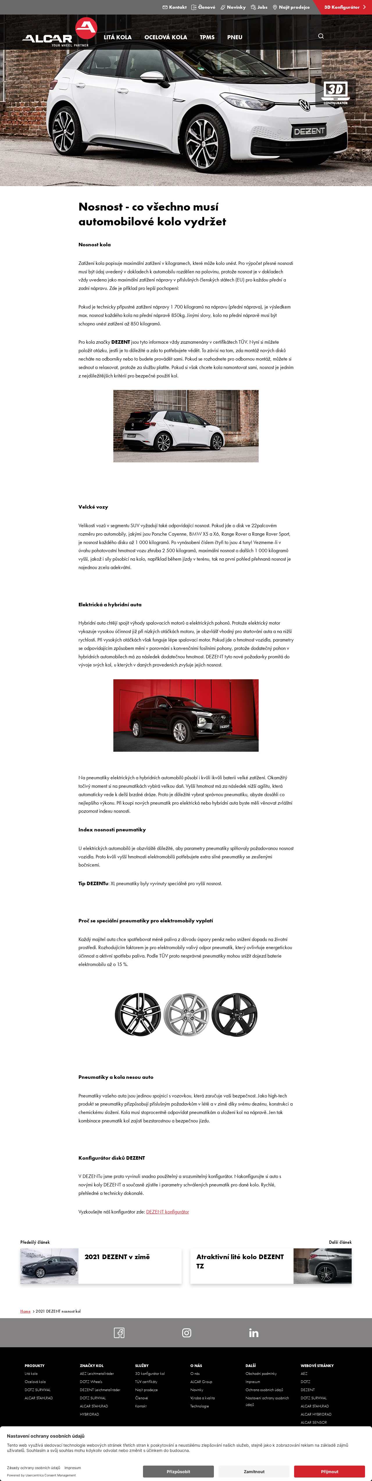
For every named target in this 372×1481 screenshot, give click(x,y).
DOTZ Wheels (91, 1381)
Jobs (262, 7)
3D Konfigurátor (342, 7)
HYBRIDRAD (89, 1414)
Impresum (253, 1381)
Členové (206, 7)
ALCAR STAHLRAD (39, 1397)
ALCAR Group (201, 1381)
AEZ (304, 1373)
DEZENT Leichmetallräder (100, 1389)
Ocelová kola (35, 1381)
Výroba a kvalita (202, 1397)
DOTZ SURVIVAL (38, 1389)
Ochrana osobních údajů (264, 1389)
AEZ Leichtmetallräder (97, 1373)
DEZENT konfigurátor (167, 1211)
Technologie (199, 1406)
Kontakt (178, 7)
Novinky (236, 7)
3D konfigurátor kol (150, 1373)
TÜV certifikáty (146, 1381)
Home (25, 1311)
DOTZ (305, 1381)
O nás (195, 1373)
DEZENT (308, 1389)
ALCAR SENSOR (314, 1422)
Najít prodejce (294, 7)
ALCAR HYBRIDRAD (316, 1414)
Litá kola (31, 1373)
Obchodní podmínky (261, 1373)
